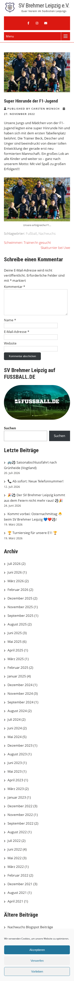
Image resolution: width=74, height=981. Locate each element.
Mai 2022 (14, 858)
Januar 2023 (16, 797)
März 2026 (15, 581)
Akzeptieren (37, 949)
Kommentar (14, 286)
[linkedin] (46, 23)
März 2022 (15, 866)
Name (10, 320)
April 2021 (15, 901)
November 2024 (20, 693)
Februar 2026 (17, 589)
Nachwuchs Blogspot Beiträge (30, 927)
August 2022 (17, 832)
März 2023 (15, 788)
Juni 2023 (14, 762)
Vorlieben (37, 971)
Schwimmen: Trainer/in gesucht (27, 242)
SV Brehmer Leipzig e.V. (44, 5)
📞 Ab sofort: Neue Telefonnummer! (35, 481)
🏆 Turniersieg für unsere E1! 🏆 (32, 532)
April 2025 (15, 650)
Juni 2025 (14, 633)
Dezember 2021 (20, 884)
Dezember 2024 (20, 685)
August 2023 (17, 754)
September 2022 (20, 823)
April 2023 (15, 780)
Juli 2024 (14, 719)
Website (10, 343)
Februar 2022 (17, 875)
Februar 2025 (17, 667)
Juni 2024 (14, 728)
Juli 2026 (14, 563)
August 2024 (17, 710)
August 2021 (17, 892)
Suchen (10, 428)
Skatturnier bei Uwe (55, 247)
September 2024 (20, 702)
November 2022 (20, 814)
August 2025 (17, 624)
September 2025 (20, 615)
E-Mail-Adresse (16, 331)
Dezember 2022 (20, 806)
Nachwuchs (47, 233)
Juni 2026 (14, 572)
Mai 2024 (14, 736)
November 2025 (20, 607)
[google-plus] (37, 23)
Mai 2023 (14, 771)
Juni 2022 (14, 849)
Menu (10, 36)
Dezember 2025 (20, 598)
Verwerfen (37, 960)
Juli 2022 (14, 840)
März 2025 (15, 659)
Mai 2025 (14, 641)
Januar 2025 (16, 676)
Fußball (31, 233)
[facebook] (28, 23)
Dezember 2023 (20, 745)
